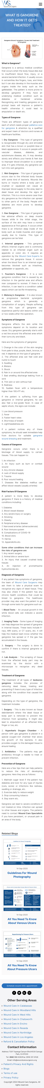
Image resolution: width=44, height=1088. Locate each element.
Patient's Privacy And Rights (18, 1064)
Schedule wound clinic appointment (22, 986)
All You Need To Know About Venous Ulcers (22, 921)
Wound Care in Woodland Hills (19, 1010)
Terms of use (10, 1073)
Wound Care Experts (29, 256)
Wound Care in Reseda (15, 1028)
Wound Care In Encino (15, 1023)
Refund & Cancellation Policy (18, 1041)
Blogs (6, 1068)
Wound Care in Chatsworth (17, 1019)
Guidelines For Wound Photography (22, 874)
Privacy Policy (10, 1077)
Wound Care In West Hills (16, 1014)
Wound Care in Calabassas (17, 1005)
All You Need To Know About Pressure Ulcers (22, 967)
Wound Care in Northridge (17, 1032)
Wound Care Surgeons (26, 582)
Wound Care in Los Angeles (18, 1037)
